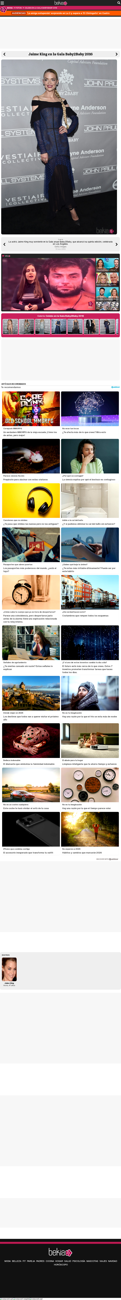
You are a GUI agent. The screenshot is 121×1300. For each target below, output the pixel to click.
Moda (7, 1261)
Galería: (60, 316)
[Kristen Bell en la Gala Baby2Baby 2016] (91, 327)
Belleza (16, 1261)
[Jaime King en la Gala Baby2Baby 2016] (107, 327)
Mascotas (92, 1261)
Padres (40, 1261)
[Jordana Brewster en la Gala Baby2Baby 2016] (10, 327)
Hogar (59, 1261)
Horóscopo (61, 1264)
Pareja (31, 1261)
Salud (67, 1261)
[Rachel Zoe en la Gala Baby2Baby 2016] (42, 327)
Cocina (50, 1261)
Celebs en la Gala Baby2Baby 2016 (41, 7)
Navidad (112, 1261)
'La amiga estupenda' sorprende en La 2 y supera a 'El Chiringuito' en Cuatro (61, 13)
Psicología (78, 1261)
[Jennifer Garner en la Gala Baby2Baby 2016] (59, 327)
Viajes (103, 1261)
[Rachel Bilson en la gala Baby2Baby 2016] (26, 327)
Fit (24, 1261)
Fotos (18, 7)
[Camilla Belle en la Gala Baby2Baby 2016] (75, 327)
